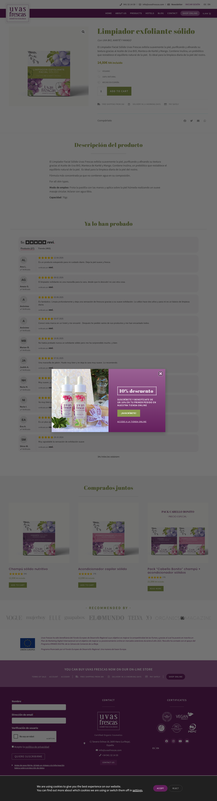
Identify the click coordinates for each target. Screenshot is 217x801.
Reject (175, 788)
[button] (160, 373)
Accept (160, 788)
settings (137, 790)
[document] (108, 400)
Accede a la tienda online (131, 421)
